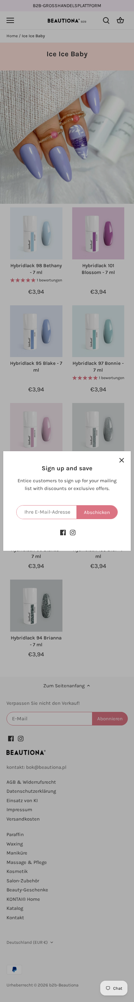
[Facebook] (63, 532)
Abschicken (97, 512)
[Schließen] (121, 460)
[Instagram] (72, 532)
